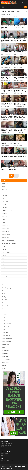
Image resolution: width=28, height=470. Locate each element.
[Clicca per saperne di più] (14, 393)
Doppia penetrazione (8, 240)
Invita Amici (4, 455)
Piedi (3, 294)
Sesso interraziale (7, 338)
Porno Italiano (6, 303)
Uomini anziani (6, 359)
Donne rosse (5, 237)
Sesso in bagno (6, 335)
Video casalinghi (6, 362)
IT (26, 2)
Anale (3, 186)
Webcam (4, 368)
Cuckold (4, 213)
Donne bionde (6, 225)
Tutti (3, 180)
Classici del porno (7, 210)
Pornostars (5, 308)
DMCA (3, 447)
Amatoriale (5, 183)
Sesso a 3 (5, 320)
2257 (2, 448)
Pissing (4, 297)
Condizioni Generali (6, 443)
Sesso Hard (5, 332)
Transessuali (5, 356)
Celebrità (4, 204)
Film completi (6, 252)
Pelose (4, 291)
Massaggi (4, 276)
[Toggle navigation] (3, 7)
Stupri (3, 347)
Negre (4, 282)
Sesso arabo (5, 326)
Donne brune (5, 228)
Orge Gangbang (6, 288)
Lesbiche (4, 267)
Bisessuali (4, 195)
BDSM (4, 192)
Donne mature (6, 234)
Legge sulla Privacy (6, 445)
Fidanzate (5, 249)
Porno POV (5, 306)
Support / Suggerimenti (7, 460)
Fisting (4, 255)
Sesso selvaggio (6, 341)
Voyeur (4, 365)
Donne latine (5, 231)
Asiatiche (4, 189)
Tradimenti (5, 353)
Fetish (3, 246)
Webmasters (4, 453)
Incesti (4, 264)
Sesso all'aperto (6, 323)
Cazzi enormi (5, 201)
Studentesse (5, 344)
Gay (3, 258)
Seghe (4, 317)
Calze (3, 198)
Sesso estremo (6, 329)
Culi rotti (4, 216)
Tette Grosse (5, 350)
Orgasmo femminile (7, 285)
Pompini (4, 300)
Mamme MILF (5, 273)
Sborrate (4, 314)
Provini (4, 311)
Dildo (3, 222)
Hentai (4, 261)
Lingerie (4, 270)
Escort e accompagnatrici (9, 243)
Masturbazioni (6, 279)
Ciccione (4, 207)
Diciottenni (5, 219)
